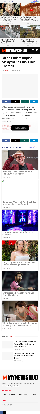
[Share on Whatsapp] (25, 101)
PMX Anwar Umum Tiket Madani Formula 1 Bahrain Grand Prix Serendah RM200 (25, 344)
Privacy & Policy (23, 394)
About (4, 394)
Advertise (11, 394)
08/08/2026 (18, 361)
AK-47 (7, 71)
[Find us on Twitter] (5, 405)
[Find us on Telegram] (11, 405)
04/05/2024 (16, 71)
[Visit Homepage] (14, 50)
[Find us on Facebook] (2, 405)
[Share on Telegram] (34, 101)
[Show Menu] (33, 50)
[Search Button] (37, 50)
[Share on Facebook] (6, 101)
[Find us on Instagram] (8, 405)
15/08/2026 (18, 349)
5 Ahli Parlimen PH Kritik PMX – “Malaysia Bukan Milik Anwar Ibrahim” (24, 355)
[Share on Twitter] (15, 101)
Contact (33, 394)
